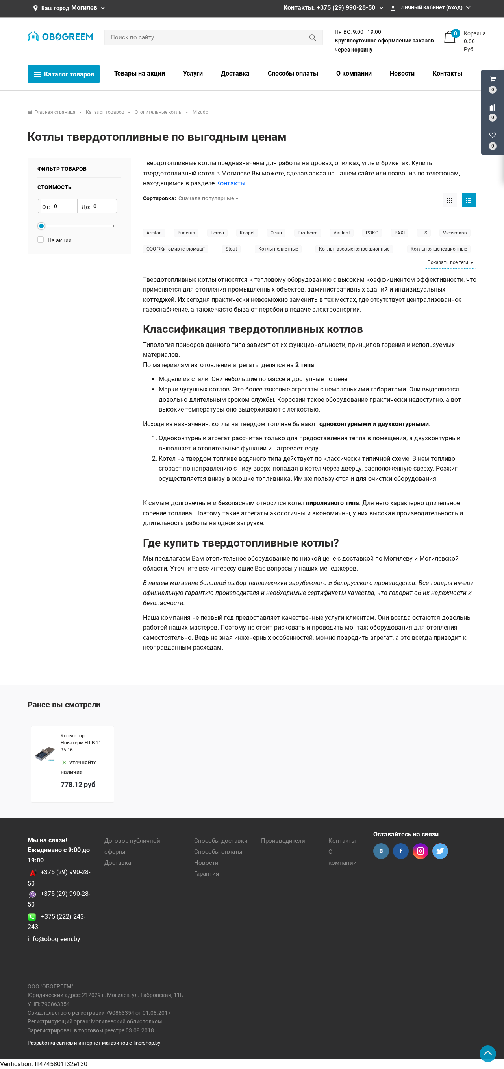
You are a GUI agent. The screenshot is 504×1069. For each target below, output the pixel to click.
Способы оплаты (218, 851)
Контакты (342, 840)
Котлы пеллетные (278, 249)
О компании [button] (354, 73)
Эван (276, 233)
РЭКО (372, 233)
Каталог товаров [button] (68, 74)
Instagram (420, 851)
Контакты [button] (447, 73)
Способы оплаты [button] (293, 73)
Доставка (117, 862)
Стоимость (54, 187)
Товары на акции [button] (139, 73)
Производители (283, 840)
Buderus (186, 233)
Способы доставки (221, 840)
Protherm (308, 233)
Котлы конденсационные (439, 249)
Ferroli (217, 233)
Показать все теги (448, 262)
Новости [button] (402, 73)
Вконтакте (381, 851)
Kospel (247, 233)
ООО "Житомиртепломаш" (175, 249)
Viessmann (455, 233)
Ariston (154, 233)
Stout (231, 249)
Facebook (401, 851)
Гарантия (206, 873)
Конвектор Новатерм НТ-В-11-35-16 (81, 743)
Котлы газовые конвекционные (354, 249)
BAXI (400, 233)
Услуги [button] (193, 73)
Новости (206, 862)
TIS (424, 233)
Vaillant (342, 233)
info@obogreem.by (54, 939)
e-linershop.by (144, 1043)
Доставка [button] (235, 73)
